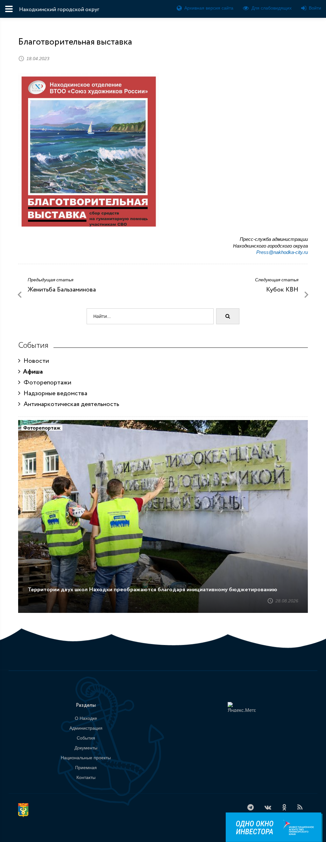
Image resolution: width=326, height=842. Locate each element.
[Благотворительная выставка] (88, 172)
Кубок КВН (282, 289)
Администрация (86, 728)
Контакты (86, 777)
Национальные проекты (86, 757)
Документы (85, 747)
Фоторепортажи (45, 382)
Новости (34, 361)
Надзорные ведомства (53, 393)
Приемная (86, 767)
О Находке (86, 718)
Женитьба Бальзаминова (62, 289)
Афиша (31, 371)
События (86, 737)
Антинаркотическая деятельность (69, 404)
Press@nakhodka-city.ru (282, 252)
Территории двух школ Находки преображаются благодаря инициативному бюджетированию (152, 590)
